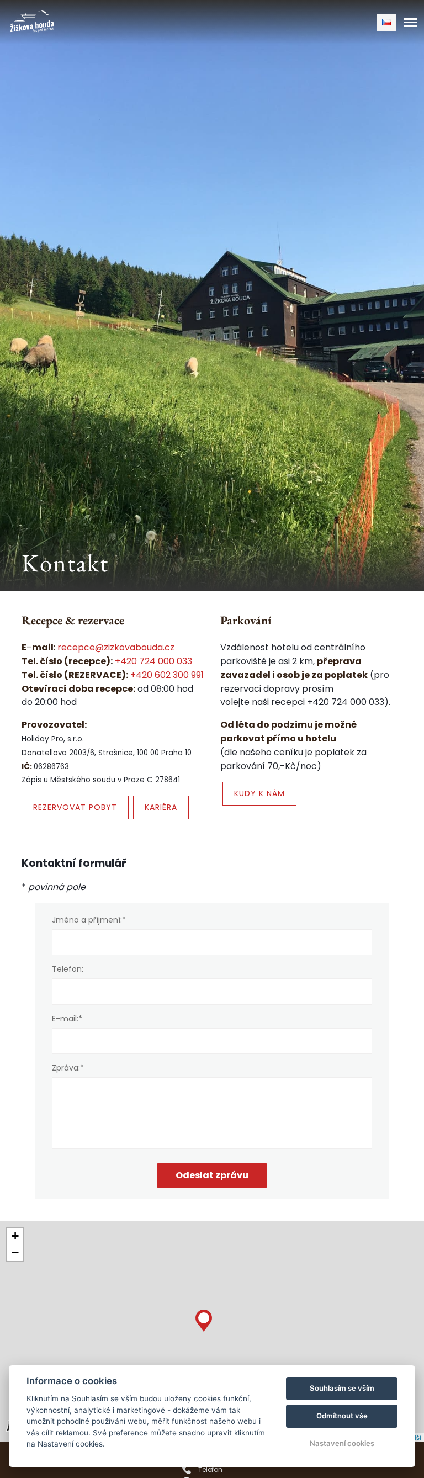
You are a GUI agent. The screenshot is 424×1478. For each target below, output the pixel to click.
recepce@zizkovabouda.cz (115, 647)
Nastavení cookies (342, 1443)
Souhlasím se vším (342, 1388)
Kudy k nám (259, 793)
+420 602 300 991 (167, 675)
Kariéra (161, 807)
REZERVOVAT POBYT (75, 807)
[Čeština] (386, 22)
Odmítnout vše (342, 1415)
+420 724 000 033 (153, 661)
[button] (203, 1318)
